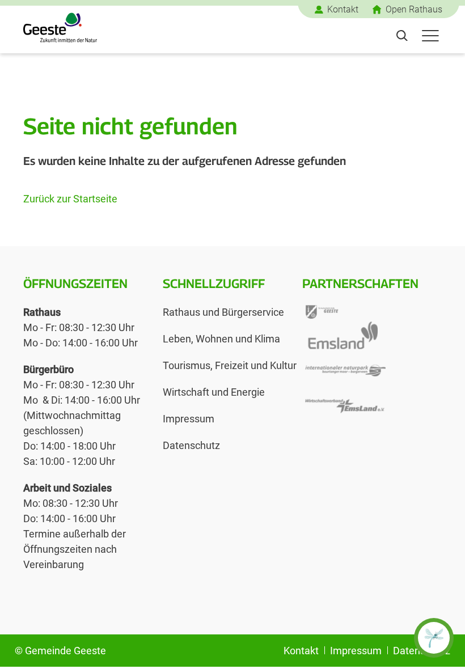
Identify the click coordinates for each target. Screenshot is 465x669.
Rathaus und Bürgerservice (223, 312)
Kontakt (342, 9)
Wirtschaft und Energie (214, 392)
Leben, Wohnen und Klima (221, 339)
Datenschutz (191, 445)
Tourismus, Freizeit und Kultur (230, 365)
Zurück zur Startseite (70, 199)
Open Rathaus (414, 9)
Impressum (188, 419)
